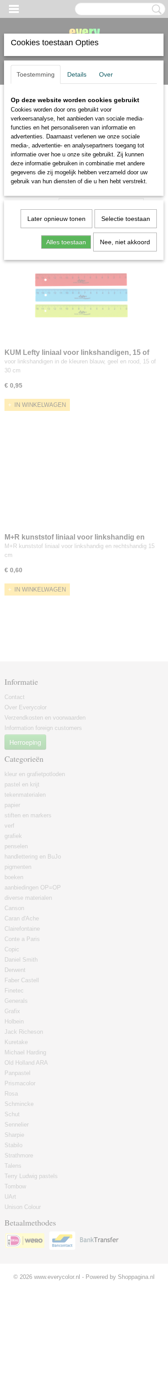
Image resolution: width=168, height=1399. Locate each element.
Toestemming (36, 74)
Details (76, 74)
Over (106, 74)
